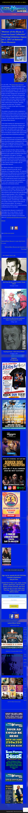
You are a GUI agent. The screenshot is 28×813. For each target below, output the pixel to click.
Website (3, 220)
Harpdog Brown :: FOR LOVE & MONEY (14, 351)
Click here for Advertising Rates (14, 570)
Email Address (14, 600)
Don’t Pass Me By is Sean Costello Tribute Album (14, 283)
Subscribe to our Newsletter (14, 596)
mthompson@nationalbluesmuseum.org (16, 217)
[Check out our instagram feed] (16, 228)
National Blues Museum (17, 84)
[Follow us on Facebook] (12, 228)
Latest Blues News (14, 623)
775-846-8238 (14, 360)
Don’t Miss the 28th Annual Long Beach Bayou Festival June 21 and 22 (14, 319)
